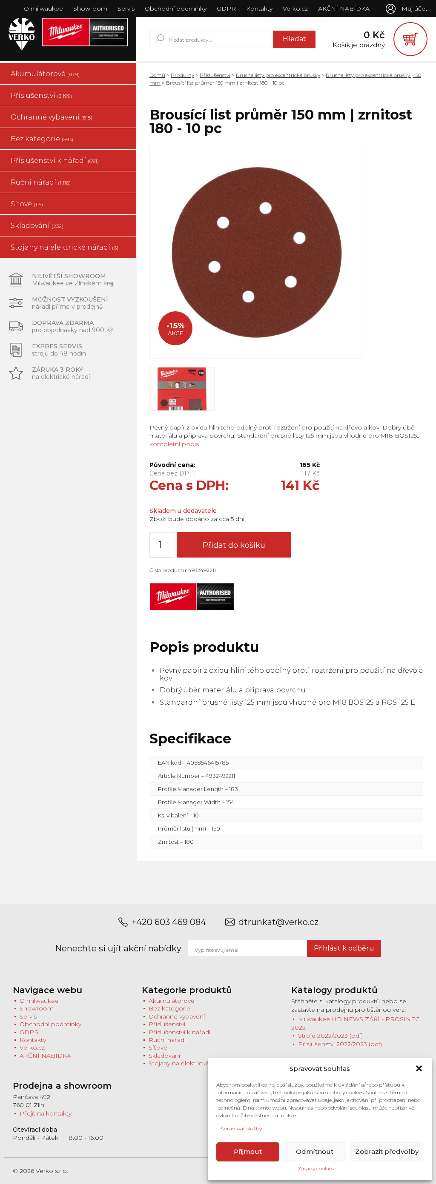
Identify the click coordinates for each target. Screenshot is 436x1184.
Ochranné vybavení (51, 117)
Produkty (182, 75)
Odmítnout (314, 1151)
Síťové (27, 204)
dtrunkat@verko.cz (278, 922)
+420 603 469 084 (169, 922)
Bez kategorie (42, 139)
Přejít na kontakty (46, 1113)
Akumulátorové (45, 74)
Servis (126, 8)
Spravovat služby (241, 1128)
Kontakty (259, 8)
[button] (419, 1068)
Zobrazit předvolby (387, 1151)
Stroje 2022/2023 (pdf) (330, 1035)
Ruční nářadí (41, 182)
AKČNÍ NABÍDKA (344, 8)
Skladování (37, 226)
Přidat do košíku (234, 545)
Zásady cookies (316, 1168)
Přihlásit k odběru (344, 948)
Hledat (294, 39)
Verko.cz (295, 8)
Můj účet (414, 8)
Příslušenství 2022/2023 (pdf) (340, 1044)
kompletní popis (174, 444)
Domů (157, 75)
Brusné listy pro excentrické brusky (278, 75)
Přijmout (248, 1151)
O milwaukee (43, 8)
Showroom (90, 8)
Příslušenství (41, 95)
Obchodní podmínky (176, 8)
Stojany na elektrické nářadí (64, 247)
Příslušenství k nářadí (55, 161)
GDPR (226, 8)
